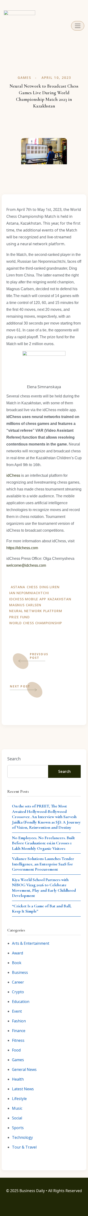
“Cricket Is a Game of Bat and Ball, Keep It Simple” (41, 908)
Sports (18, 1127)
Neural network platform (35, 611)
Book (16, 962)
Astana (18, 587)
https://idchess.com (22, 548)
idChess (13, 475)
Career (18, 982)
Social (17, 1118)
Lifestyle (19, 1098)
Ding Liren (49, 587)
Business (20, 972)
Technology (22, 1137)
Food (16, 1050)
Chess (32, 587)
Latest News (23, 1088)
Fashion (19, 1021)
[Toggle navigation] (77, 26)
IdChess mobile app (27, 599)
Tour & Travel (24, 1147)
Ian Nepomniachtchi (29, 593)
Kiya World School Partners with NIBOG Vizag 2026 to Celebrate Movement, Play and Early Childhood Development (44, 887)
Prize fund (19, 617)
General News (24, 1069)
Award (17, 953)
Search (14, 759)
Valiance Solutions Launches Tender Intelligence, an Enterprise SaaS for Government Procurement (43, 864)
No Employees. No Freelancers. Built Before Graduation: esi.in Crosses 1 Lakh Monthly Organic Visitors (43, 843)
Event (17, 1011)
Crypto (18, 991)
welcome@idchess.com (26, 565)
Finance (18, 1030)
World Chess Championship (35, 623)
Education (20, 1001)
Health (18, 1079)
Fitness (18, 1040)
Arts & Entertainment (30, 943)
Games (24, 77)
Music (17, 1108)
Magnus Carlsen (25, 605)
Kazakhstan (59, 599)
